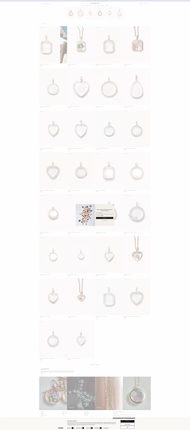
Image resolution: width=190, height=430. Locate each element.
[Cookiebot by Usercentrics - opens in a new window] (60, 428)
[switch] (82, 428)
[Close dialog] (113, 205)
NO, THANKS (105, 220)
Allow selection (127, 424)
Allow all (127, 421)
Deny (127, 427)
